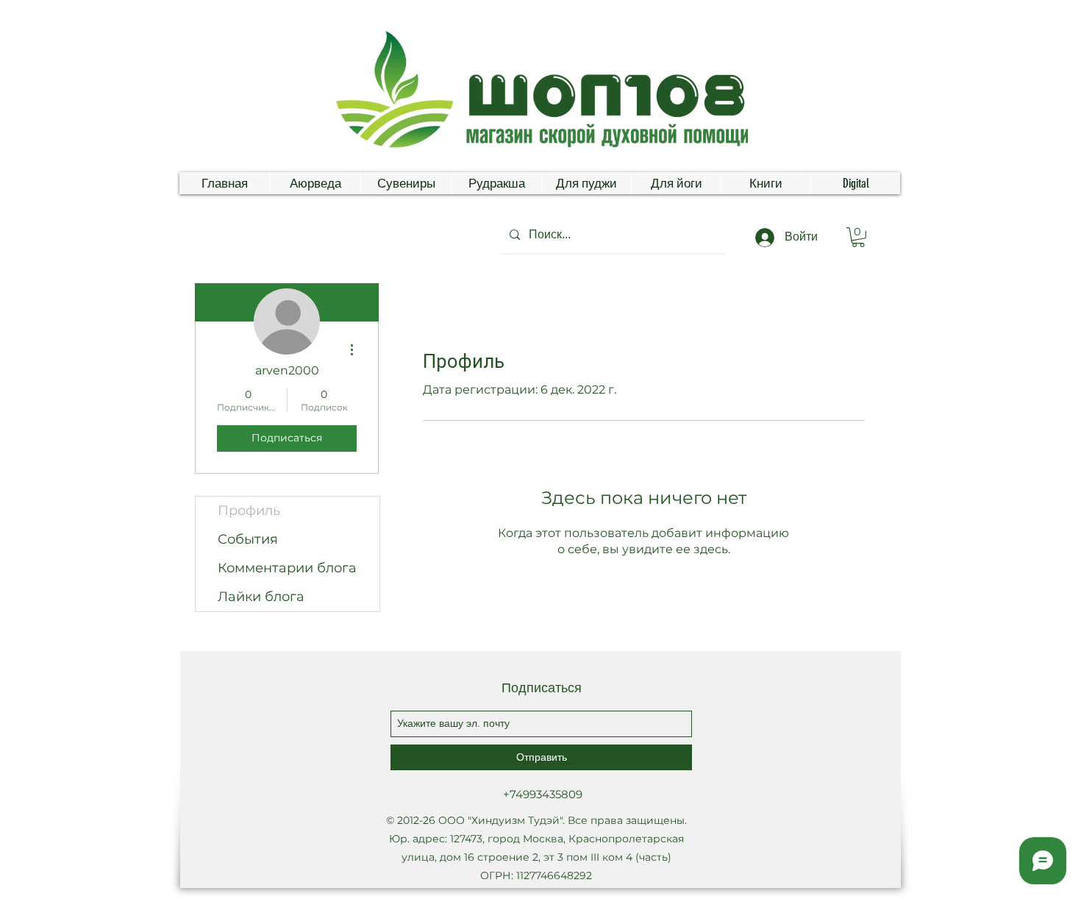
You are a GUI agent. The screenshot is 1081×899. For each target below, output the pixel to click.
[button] (858, 237)
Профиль (249, 510)
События (248, 539)
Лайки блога (261, 597)
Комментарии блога (287, 568)
